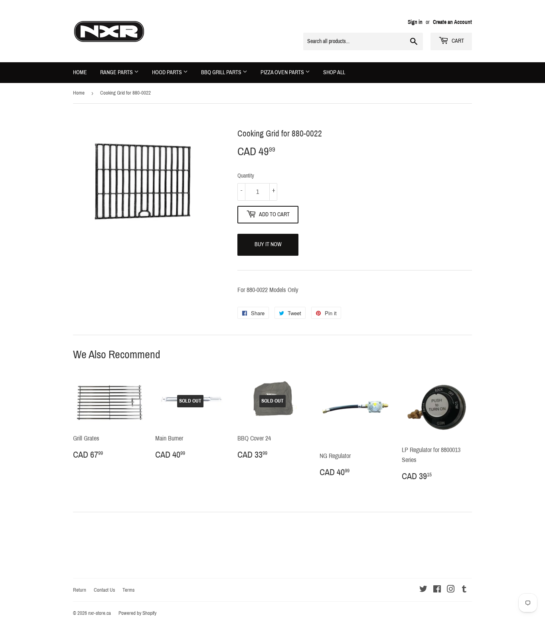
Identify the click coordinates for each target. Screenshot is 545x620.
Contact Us (104, 590)
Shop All (334, 72)
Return (79, 590)
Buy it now (268, 244)
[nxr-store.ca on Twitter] (423, 589)
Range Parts (117, 72)
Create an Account (452, 22)
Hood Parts (167, 72)
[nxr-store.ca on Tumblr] (464, 589)
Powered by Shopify (137, 613)
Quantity (245, 176)
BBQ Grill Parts (222, 72)
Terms (128, 590)
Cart (457, 41)
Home (80, 72)
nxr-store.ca (99, 613)
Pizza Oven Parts (283, 72)
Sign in (415, 22)
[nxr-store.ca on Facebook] (437, 589)
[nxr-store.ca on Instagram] (451, 589)
